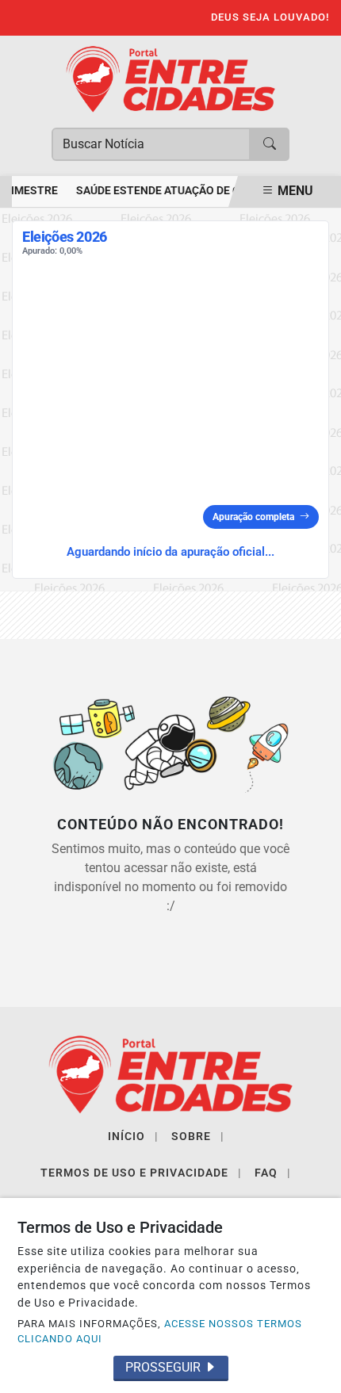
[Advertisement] (170, 384)
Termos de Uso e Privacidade (141, 1172)
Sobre (197, 1136)
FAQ (273, 1172)
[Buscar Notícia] (269, 144)
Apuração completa (253, 516)
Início (133, 1136)
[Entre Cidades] (170, 78)
